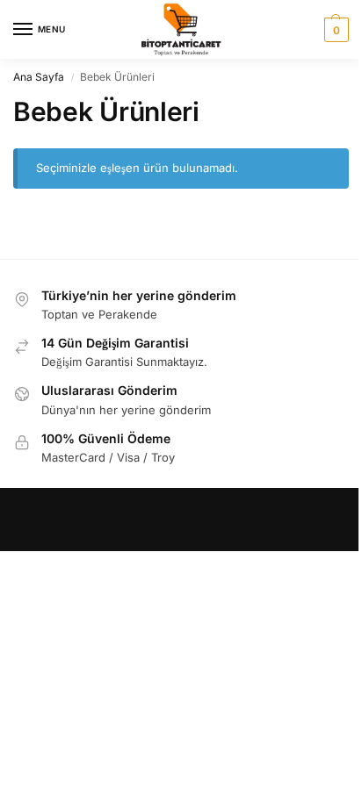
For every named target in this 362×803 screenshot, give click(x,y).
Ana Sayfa (38, 76)
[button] (334, 30)
